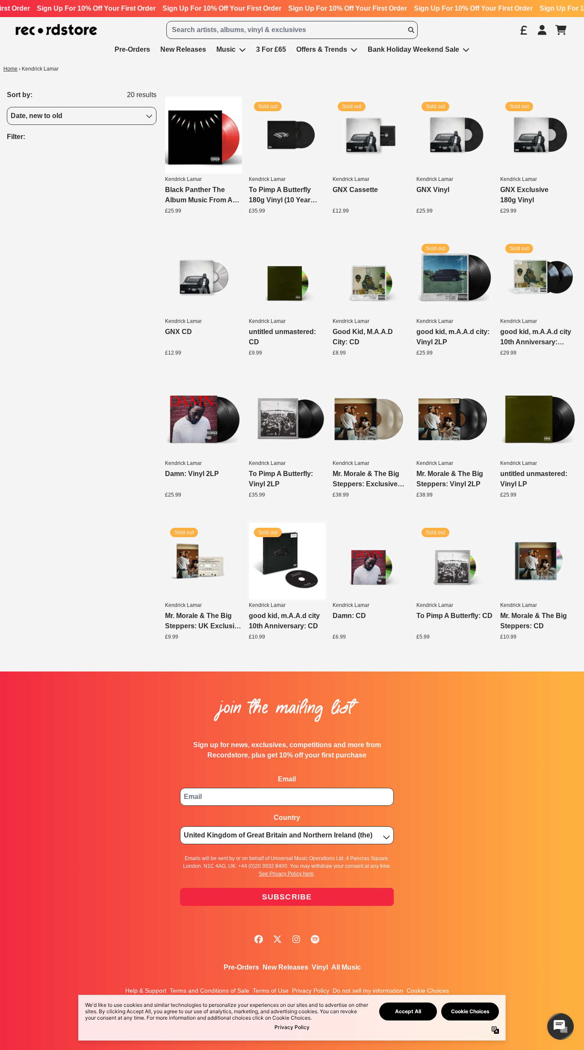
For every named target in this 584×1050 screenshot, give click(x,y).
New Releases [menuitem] (183, 49)
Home (10, 69)
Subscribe (287, 897)
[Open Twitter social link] (277, 939)
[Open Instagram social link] (296, 939)
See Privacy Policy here (286, 874)
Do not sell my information (368, 990)
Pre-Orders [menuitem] (132, 49)
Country (287, 817)
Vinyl (320, 967)
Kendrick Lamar (183, 179)
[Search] (411, 30)
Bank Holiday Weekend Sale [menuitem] (413, 49)
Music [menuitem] (226, 49)
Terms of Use (271, 990)
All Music (346, 967)
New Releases (285, 967)
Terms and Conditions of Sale (209, 990)
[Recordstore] (56, 29)
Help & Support (145, 990)
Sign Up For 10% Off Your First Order (94, 8)
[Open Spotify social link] (315, 939)
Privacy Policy (310, 990)
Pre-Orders (241, 967)
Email (287, 779)
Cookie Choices (428, 990)
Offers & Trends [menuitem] (321, 49)
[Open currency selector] (523, 30)
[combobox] (291, 30)
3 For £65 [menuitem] (271, 49)
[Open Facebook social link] (258, 939)
